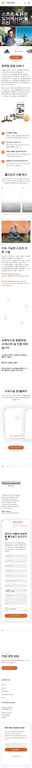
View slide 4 (12, 214)
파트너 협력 (15, 57)
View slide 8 (19, 214)
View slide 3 (10, 214)
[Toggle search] (24, 3)
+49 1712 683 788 (17, 524)
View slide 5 (14, 214)
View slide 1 (5, 214)
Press (3, 697)
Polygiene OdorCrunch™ (10, 283)
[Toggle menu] (28, 3)
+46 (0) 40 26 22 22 (7, 707)
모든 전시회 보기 (8, 668)
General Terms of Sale (7, 694)
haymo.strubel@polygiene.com (20, 526)
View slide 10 (23, 214)
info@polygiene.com (7, 709)
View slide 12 (27, 214)
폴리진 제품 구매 (15, 447)
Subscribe (15, 749)
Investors (4, 688)
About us (4, 684)
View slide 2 (8, 214)
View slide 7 (17, 214)
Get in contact (15, 615)
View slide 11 (25, 214)
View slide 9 (21, 214)
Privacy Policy (5, 691)
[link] (8, 3)
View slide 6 (16, 214)
